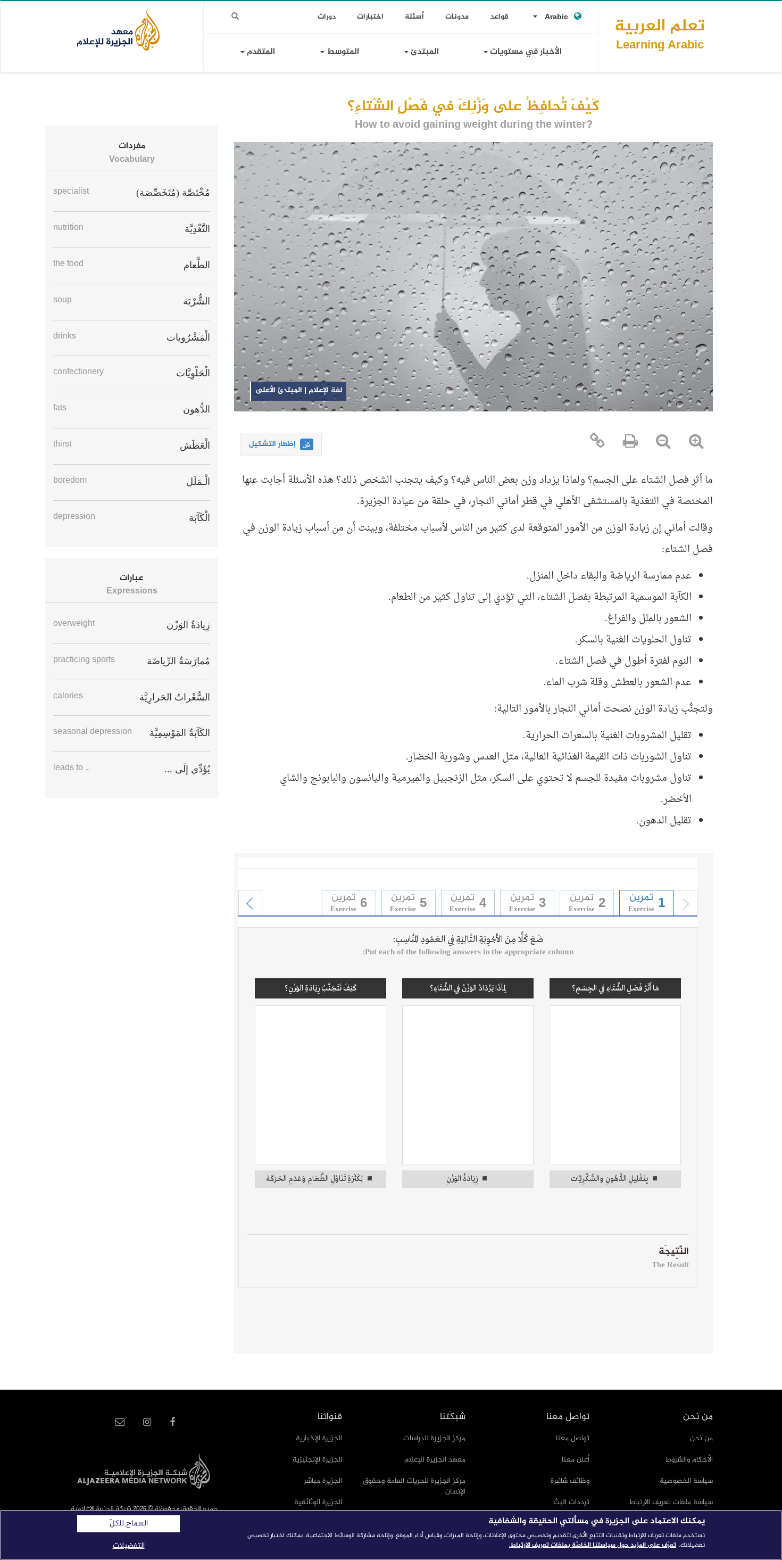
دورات (327, 17)
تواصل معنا (572, 1438)
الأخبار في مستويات (525, 52)
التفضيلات (129, 1546)
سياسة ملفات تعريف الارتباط (671, 1502)
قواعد (499, 17)
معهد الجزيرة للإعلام (434, 1460)
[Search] (235, 16)
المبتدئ (424, 52)
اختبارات (370, 17)
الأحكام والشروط (689, 1460)
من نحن (701, 1438)
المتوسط (342, 52)
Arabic (556, 17)
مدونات (457, 17)
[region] (391, 1535)
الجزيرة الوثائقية (318, 1502)
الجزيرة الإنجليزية (317, 1460)
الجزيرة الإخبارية (319, 1438)
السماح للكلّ (129, 1523)
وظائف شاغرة (570, 1481)
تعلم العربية (659, 33)
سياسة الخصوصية (686, 1481)
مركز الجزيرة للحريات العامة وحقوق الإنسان (414, 1486)
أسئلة (414, 17)
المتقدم (260, 52)
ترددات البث (571, 1502)
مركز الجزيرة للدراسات (434, 1438)
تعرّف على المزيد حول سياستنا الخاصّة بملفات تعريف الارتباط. (592, 1545)
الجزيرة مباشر (323, 1481)
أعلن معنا (575, 1460)
